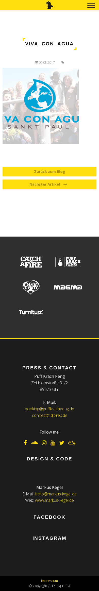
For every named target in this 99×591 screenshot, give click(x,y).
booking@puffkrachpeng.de (49, 408)
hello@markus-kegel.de (56, 494)
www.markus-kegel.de (54, 500)
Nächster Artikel (45, 184)
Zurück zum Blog (49, 171)
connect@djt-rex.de (49, 415)
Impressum (49, 580)
